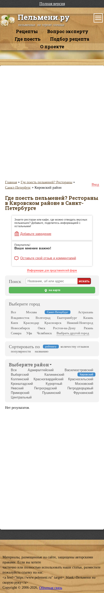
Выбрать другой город (73, 333)
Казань (88, 318)
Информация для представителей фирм (52, 270)
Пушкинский (51, 393)
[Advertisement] (52, 122)
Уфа (29, 333)
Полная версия (52, 4)
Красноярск (52, 323)
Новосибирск (20, 328)
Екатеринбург (67, 318)
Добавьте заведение (35, 234)
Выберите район (29, 365)
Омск (41, 328)
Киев (14, 323)
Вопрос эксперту (67, 31)
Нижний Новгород (80, 323)
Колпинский (20, 379)
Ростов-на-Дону (64, 328)
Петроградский (45, 388)
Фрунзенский (83, 393)
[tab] (29, 364)
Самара (16, 333)
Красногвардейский (48, 379)
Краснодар (31, 323)
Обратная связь (50, 588)
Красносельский (80, 379)
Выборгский (20, 374)
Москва (31, 312)
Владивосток (20, 318)
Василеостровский (79, 370)
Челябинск (44, 333)
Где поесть (28, 39)
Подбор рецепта (69, 39)
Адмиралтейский (41, 370)
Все (13, 312)
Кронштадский (22, 384)
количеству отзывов (75, 346)
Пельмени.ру (44, 17)
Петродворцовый (80, 388)
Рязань (88, 328)
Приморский (20, 393)
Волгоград (43, 318)
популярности (21, 351)
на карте (54, 290)
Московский (84, 384)
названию (41, 351)
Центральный (21, 397)
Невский (17, 388)
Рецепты (27, 31)
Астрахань (85, 312)
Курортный (54, 384)
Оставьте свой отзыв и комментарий (48, 258)
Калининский (54, 374)
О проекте (52, 46)
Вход (95, 184)
